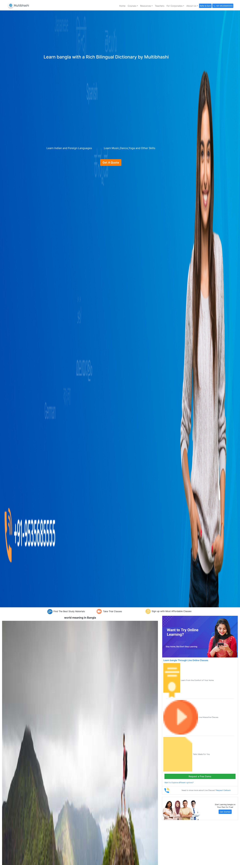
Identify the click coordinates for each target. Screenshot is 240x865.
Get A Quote (110, 162)
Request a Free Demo (200, 776)
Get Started (225, 812)
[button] (133, 6)
